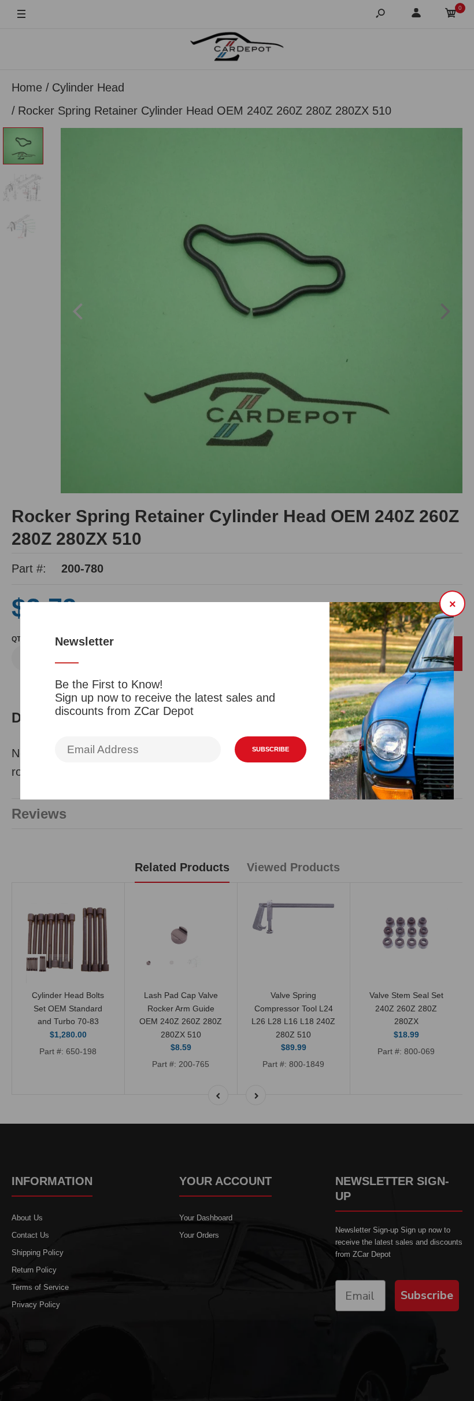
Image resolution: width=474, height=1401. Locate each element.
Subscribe (270, 749)
